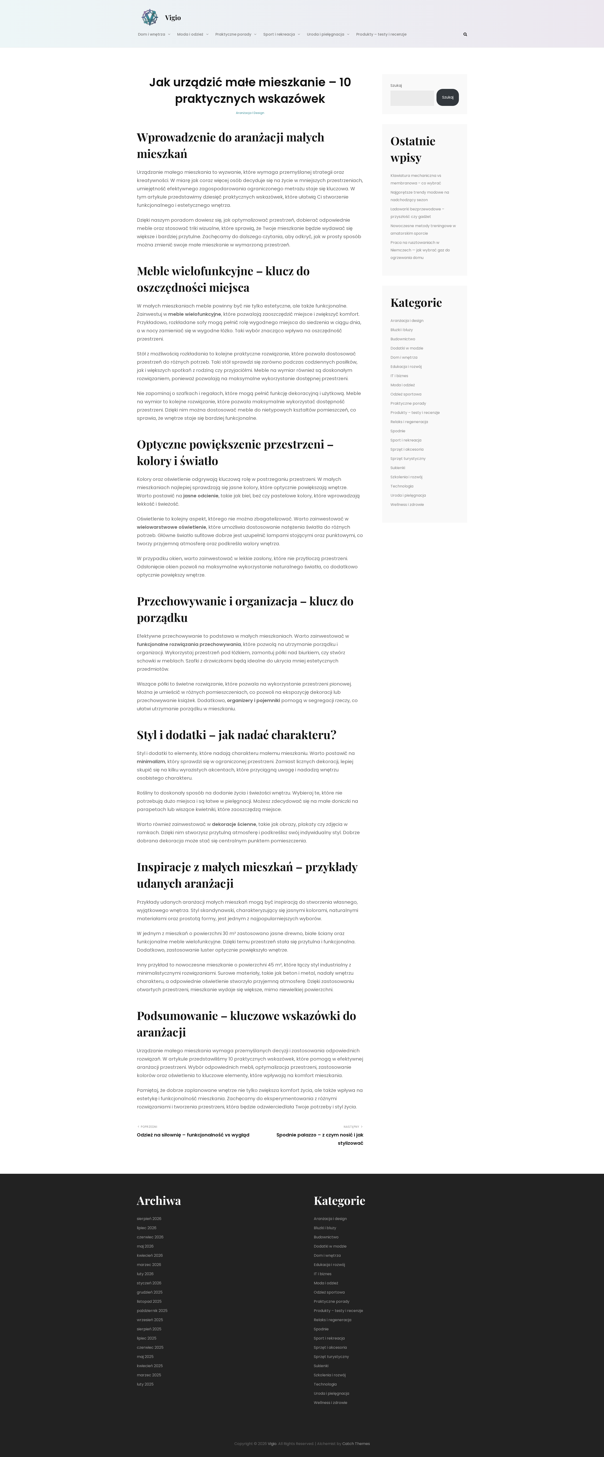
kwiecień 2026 (150, 1255)
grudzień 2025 (150, 1292)
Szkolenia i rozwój (406, 477)
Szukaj (396, 85)
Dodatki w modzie (406, 348)
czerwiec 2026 (150, 1237)
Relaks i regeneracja (409, 422)
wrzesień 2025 (150, 1320)
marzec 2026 (149, 1264)
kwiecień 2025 (150, 1366)
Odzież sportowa (405, 394)
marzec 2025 (149, 1375)
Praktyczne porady (233, 34)
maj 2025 (145, 1356)
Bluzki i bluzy (401, 330)
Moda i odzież (190, 34)
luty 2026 (145, 1274)
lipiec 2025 (146, 1338)
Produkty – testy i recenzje (381, 34)
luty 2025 (145, 1384)
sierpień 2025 (149, 1329)
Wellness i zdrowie (407, 504)
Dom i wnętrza (151, 34)
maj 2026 (145, 1246)
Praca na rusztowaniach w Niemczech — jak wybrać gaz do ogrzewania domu (420, 250)
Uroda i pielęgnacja (325, 34)
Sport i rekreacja (279, 34)
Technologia (401, 486)
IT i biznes (399, 376)
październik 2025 (152, 1310)
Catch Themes (356, 1443)
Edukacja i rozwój (406, 366)
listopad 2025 (149, 1301)
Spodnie (397, 431)
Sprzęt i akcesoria (407, 449)
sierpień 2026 (149, 1218)
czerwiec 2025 (150, 1347)
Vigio (173, 17)
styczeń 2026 (149, 1283)
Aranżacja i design (250, 113)
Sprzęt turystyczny (408, 458)
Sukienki (397, 467)
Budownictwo (402, 339)
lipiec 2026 (146, 1228)
